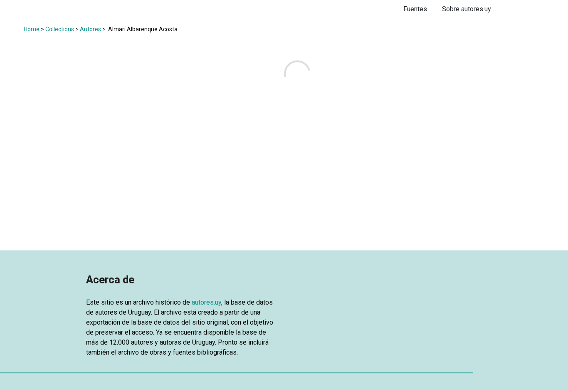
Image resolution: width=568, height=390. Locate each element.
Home (32, 29)
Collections (59, 29)
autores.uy (206, 302)
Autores (90, 29)
